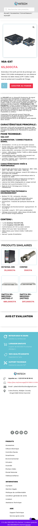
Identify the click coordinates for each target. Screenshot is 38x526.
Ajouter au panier (21, 86)
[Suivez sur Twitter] (17, 432)
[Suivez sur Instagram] (21, 432)
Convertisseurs (25, 13)
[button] (33, 27)
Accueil (6, 13)
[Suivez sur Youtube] (26, 432)
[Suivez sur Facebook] (12, 432)
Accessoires (14, 13)
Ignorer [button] (28, 525)
